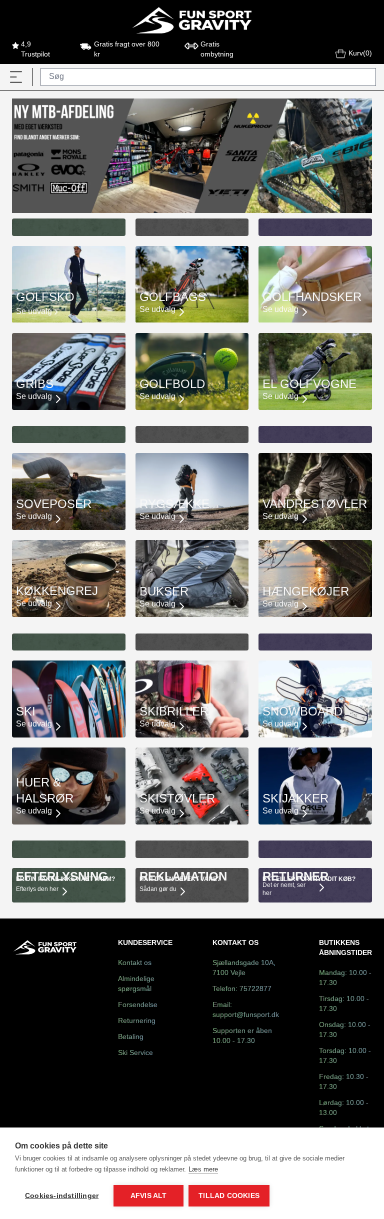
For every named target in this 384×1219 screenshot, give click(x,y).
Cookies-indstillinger (61, 1196)
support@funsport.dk (245, 1015)
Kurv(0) (360, 54)
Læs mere (203, 1169)
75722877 (256, 989)
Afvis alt (148, 1196)
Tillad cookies (229, 1196)
